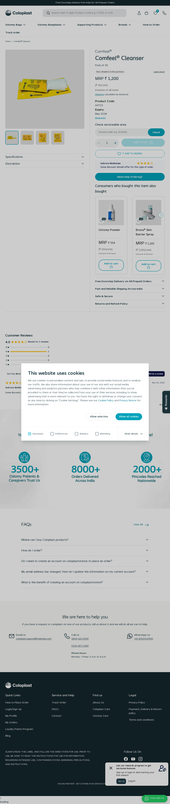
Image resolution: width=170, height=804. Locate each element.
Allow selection (99, 416)
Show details (131, 433)
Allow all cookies (129, 416)
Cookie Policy (106, 400)
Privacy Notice (127, 400)
